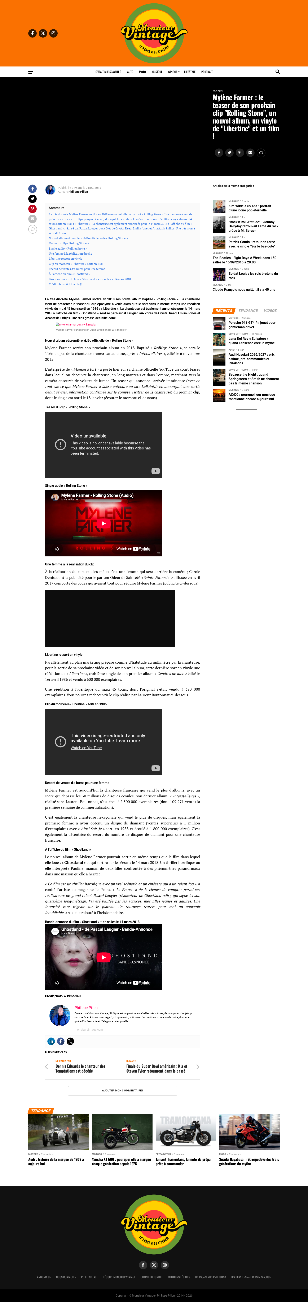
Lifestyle (189, 71)
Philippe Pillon (78, 191)
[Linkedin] (51, 1041)
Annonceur (44, 1277)
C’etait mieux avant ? (108, 71)
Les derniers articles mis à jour (251, 1277)
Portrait (207, 71)
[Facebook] (61, 1041)
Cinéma (172, 71)
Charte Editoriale (152, 1277)
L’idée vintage (89, 1277)
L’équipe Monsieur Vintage (119, 1277)
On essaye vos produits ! (210, 1277)
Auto (130, 71)
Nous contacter (66, 1277)
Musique (157, 71)
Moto (142, 71)
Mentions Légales (179, 1277)
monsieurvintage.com (89, 1029)
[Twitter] (70, 1041)
